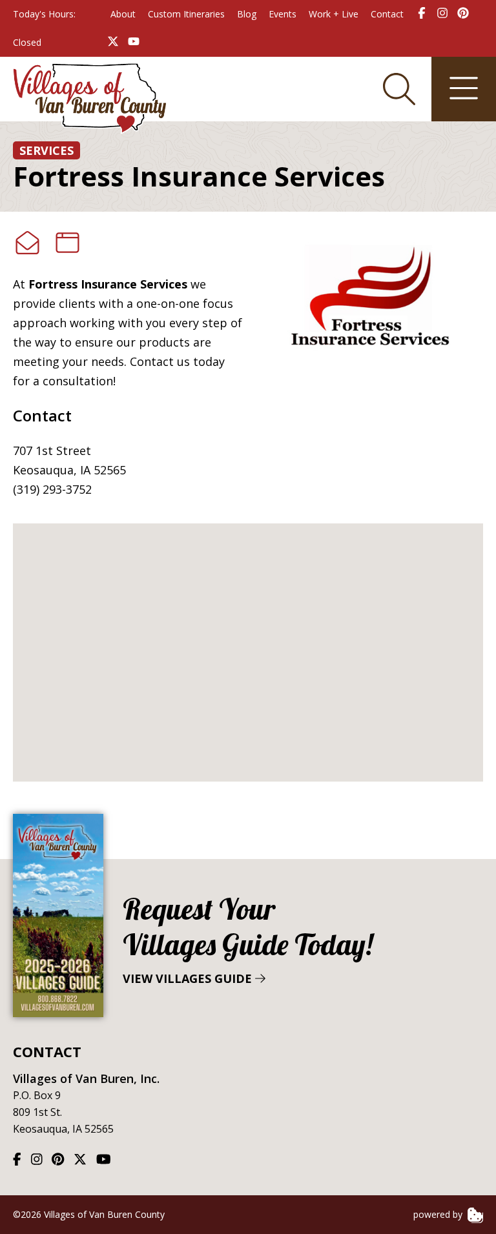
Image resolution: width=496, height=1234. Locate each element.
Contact (387, 14)
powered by (439, 1214)
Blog (246, 14)
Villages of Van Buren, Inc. (86, 1078)
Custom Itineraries (186, 14)
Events (282, 14)
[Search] (399, 89)
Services (46, 150)
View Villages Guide (248, 938)
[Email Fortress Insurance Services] (27, 243)
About (123, 14)
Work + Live (333, 14)
